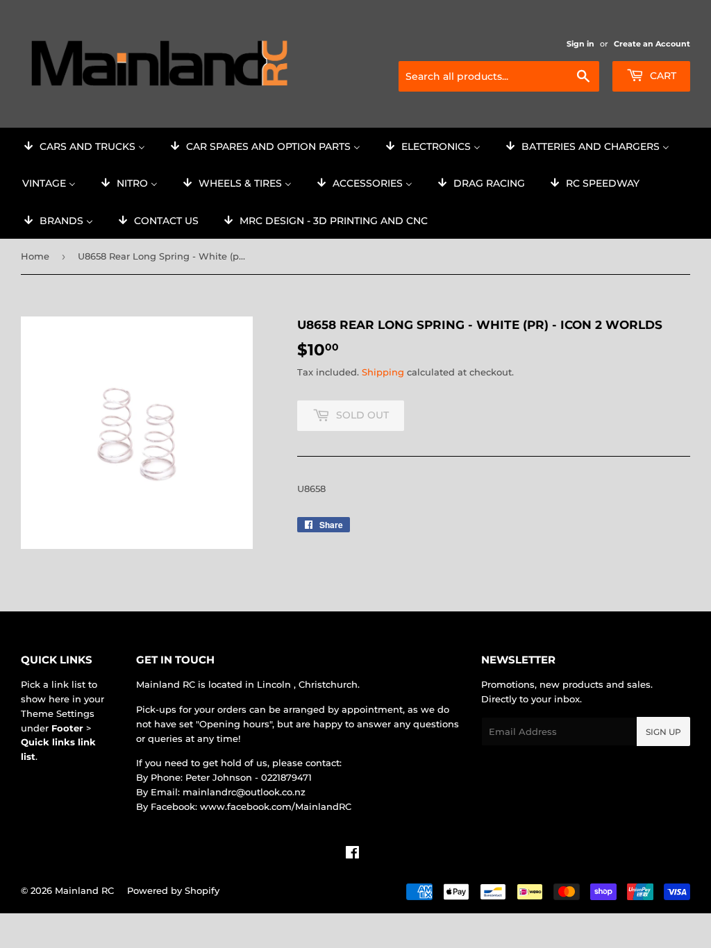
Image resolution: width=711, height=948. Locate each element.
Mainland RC (84, 890)
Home (35, 256)
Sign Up (663, 732)
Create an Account (652, 44)
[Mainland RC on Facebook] (352, 854)
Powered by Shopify (173, 890)
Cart (661, 75)
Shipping (383, 372)
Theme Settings (57, 713)
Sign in (580, 44)
